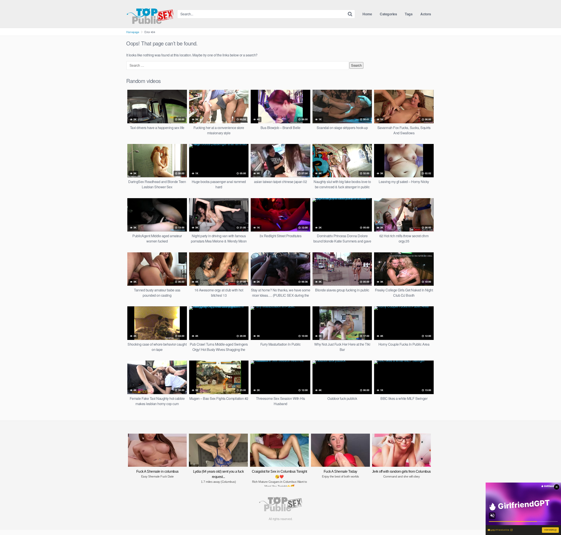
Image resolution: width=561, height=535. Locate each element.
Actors (425, 13)
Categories (388, 13)
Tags (408, 13)
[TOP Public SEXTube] (150, 14)
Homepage (132, 32)
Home (367, 13)
